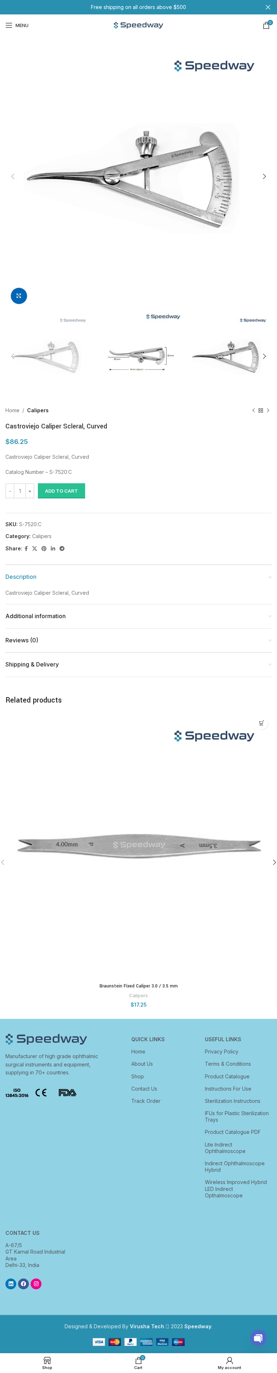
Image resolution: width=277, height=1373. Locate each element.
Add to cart (61, 491)
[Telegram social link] (62, 549)
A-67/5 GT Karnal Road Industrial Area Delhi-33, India (35, 1255)
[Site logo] (138, 25)
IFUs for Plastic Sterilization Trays (237, 1116)
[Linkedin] (10, 1284)
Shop (137, 1076)
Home (12, 410)
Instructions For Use (228, 1089)
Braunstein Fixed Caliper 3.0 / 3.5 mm (139, 986)
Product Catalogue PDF (233, 1132)
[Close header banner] (268, 7)
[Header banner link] (127, 7)
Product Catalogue (227, 1076)
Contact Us (144, 1089)
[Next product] (268, 410)
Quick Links (148, 1039)
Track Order (146, 1101)
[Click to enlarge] (19, 296)
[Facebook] (23, 1284)
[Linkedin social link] (53, 549)
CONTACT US (22, 1233)
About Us (142, 1064)
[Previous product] (253, 410)
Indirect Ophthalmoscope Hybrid (235, 1166)
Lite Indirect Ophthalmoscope (225, 1147)
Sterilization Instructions (232, 1101)
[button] (261, 723)
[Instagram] (36, 1284)
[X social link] (34, 549)
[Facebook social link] (26, 549)
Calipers (38, 410)
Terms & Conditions (228, 1064)
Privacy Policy (221, 1051)
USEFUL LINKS (223, 1039)
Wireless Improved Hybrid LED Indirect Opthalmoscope (236, 1188)
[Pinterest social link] (44, 549)
